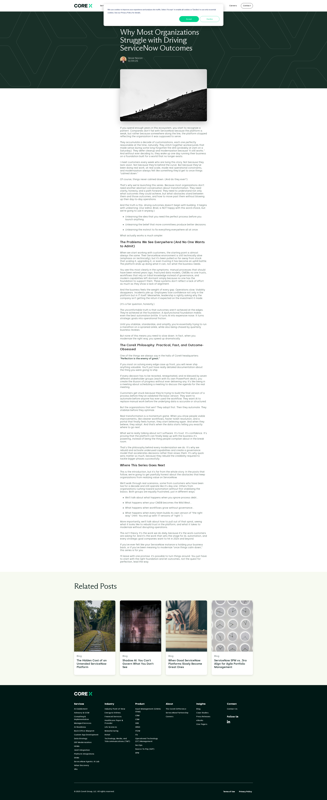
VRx (76, 769)
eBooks (199, 720)
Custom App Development (86, 735)
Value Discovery (81, 765)
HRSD (137, 727)
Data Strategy (80, 738)
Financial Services (113, 717)
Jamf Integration (82, 750)
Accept (189, 19)
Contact (247, 6)
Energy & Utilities (113, 713)
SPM (137, 753)
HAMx (76, 746)
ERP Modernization (82, 742)
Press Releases (203, 717)
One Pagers (201, 724)
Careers (233, 6)
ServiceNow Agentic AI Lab (86, 762)
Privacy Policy (245, 792)
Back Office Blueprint (84, 731)
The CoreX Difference (176, 709)
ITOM (137, 731)
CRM (137, 715)
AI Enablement (80, 709)
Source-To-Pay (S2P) (144, 749)
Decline (210, 19)
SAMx (76, 758)
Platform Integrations (84, 754)
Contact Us (232, 709)
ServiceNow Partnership (177, 713)
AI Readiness (80, 727)
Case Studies (202, 713)
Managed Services (82, 723)
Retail (107, 735)
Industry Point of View (115, 709)
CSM (137, 719)
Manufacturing (111, 731)
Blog (198, 709)
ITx (136, 735)
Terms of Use (229, 792)
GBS (137, 723)
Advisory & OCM (81, 713)
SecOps (138, 745)
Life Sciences (111, 727)
